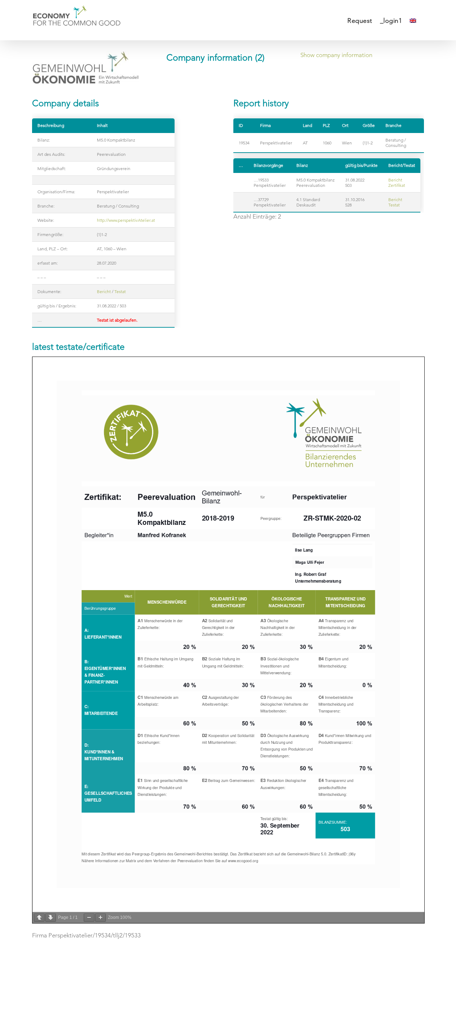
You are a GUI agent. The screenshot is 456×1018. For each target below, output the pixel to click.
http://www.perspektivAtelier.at (126, 220)
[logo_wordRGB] (85, 67)
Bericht (104, 291)
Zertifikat (396, 185)
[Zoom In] (100, 918)
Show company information (336, 54)
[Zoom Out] (89, 918)
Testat (120, 291)
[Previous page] (39, 918)
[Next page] (50, 918)
